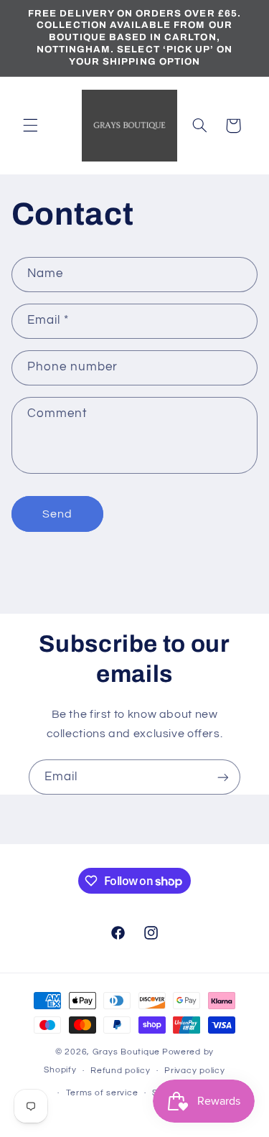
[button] (30, 125)
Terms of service (102, 1093)
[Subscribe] (223, 777)
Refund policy (120, 1071)
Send (57, 514)
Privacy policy (194, 1071)
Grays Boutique (126, 1052)
